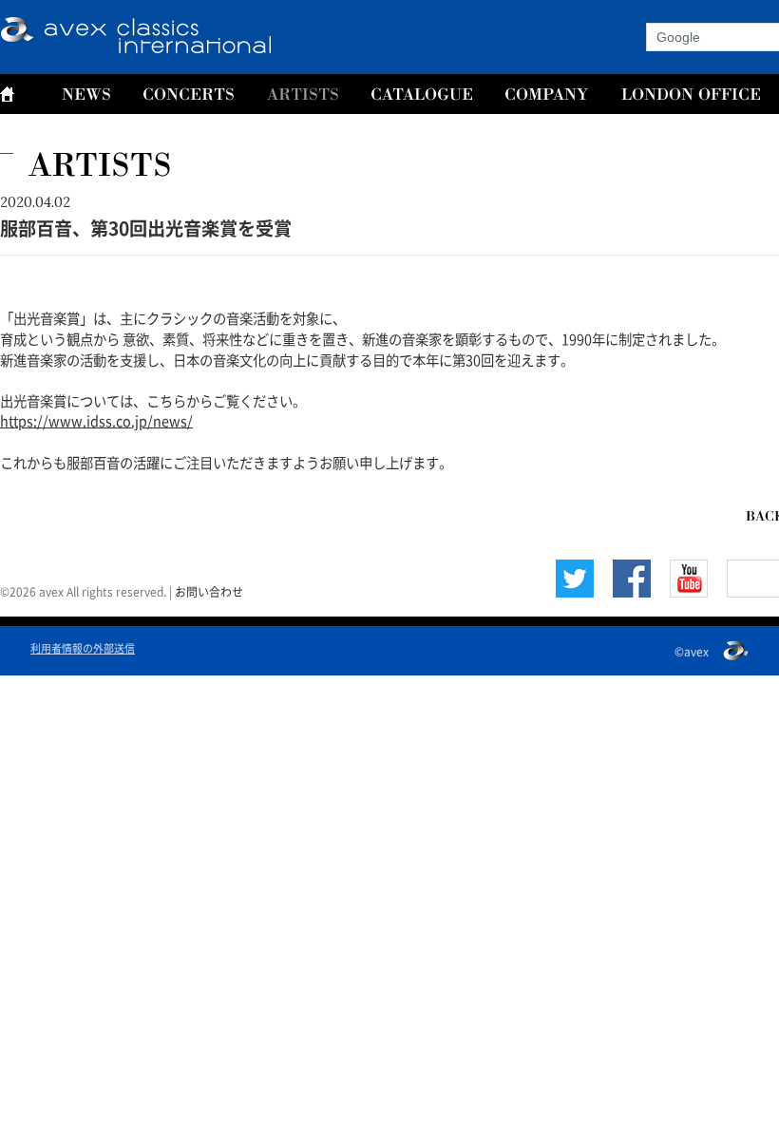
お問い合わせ (209, 591)
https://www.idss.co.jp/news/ (96, 419)
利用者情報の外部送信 (82, 647)
